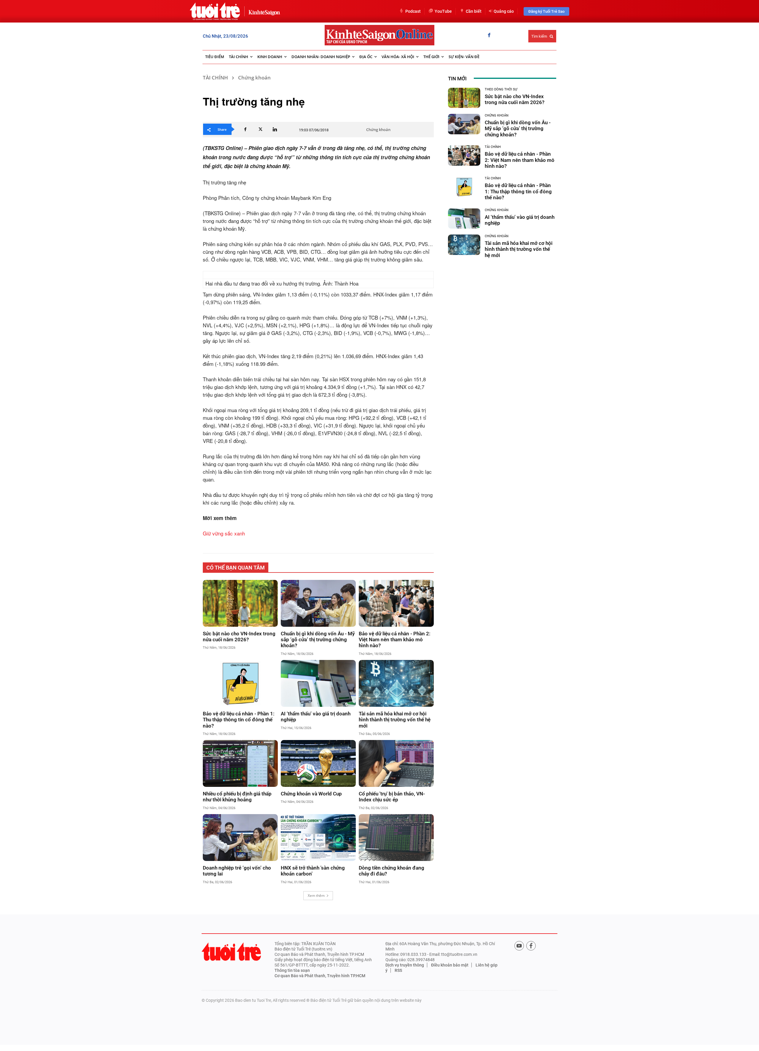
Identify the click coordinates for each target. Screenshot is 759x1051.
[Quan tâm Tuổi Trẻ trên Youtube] (519, 945)
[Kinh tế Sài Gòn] (262, 11)
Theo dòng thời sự (501, 89)
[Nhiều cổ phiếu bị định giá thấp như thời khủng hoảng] (240, 763)
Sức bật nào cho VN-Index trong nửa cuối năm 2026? (239, 636)
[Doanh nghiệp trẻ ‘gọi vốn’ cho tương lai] (240, 837)
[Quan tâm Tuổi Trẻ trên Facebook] (531, 945)
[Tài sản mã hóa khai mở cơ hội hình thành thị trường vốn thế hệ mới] (396, 683)
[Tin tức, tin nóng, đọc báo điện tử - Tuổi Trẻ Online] (215, 11)
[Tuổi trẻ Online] (231, 951)
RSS (398, 970)
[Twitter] (260, 129)
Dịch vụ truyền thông (404, 965)
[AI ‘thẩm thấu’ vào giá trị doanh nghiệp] (318, 683)
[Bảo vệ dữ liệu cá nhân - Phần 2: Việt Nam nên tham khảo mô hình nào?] (396, 603)
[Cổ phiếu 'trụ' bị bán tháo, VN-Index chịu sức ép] (396, 763)
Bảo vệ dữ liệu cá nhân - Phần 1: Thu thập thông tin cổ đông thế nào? (239, 720)
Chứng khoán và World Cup (311, 794)
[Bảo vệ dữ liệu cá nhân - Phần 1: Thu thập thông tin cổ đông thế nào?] (240, 683)
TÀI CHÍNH (215, 77)
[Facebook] (489, 35)
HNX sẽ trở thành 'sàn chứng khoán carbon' (313, 871)
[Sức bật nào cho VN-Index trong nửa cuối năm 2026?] (240, 603)
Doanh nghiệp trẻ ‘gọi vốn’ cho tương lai (237, 871)
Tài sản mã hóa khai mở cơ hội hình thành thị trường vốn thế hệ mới (394, 720)
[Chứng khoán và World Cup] (318, 763)
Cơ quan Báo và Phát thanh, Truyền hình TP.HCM (320, 975)
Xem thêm (316, 895)
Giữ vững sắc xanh (224, 533)
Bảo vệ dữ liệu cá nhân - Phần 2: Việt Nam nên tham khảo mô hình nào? (394, 640)
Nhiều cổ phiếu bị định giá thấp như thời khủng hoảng (237, 797)
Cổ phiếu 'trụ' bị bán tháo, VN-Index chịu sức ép (392, 797)
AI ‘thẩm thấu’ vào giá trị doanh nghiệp (315, 717)
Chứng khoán (254, 77)
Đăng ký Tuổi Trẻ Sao (546, 11)
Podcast (413, 11)
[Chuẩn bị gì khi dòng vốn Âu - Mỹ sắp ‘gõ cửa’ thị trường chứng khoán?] (318, 603)
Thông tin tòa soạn (292, 970)
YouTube (443, 11)
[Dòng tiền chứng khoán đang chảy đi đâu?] (396, 837)
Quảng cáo (504, 11)
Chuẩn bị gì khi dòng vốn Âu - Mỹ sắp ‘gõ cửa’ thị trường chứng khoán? (318, 640)
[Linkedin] (275, 129)
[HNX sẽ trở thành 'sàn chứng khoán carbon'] (318, 837)
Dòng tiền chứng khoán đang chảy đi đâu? (391, 871)
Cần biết (473, 11)
